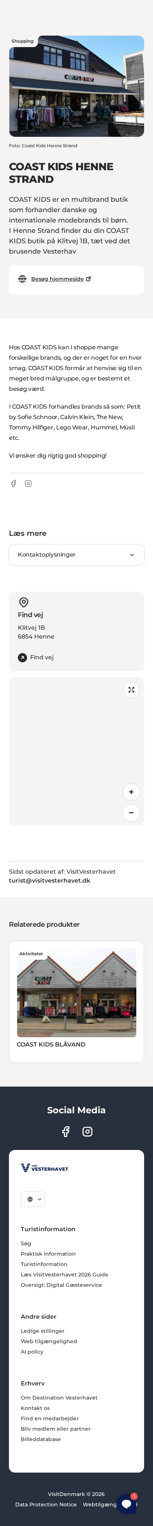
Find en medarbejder (50, 1418)
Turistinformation (44, 1264)
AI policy (32, 1351)
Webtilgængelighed (110, 1504)
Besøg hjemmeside (57, 279)
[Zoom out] (131, 813)
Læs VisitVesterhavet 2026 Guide (64, 1274)
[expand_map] (131, 690)
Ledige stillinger (43, 1331)
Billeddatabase (41, 1439)
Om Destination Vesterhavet (59, 1397)
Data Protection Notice (46, 1504)
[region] (76, 751)
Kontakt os (35, 1408)
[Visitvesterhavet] (44, 1167)
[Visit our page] (65, 1131)
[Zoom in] (131, 792)
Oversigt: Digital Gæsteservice (61, 1285)
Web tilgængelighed (49, 1341)
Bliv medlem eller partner (56, 1429)
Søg (26, 1243)
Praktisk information (48, 1253)
